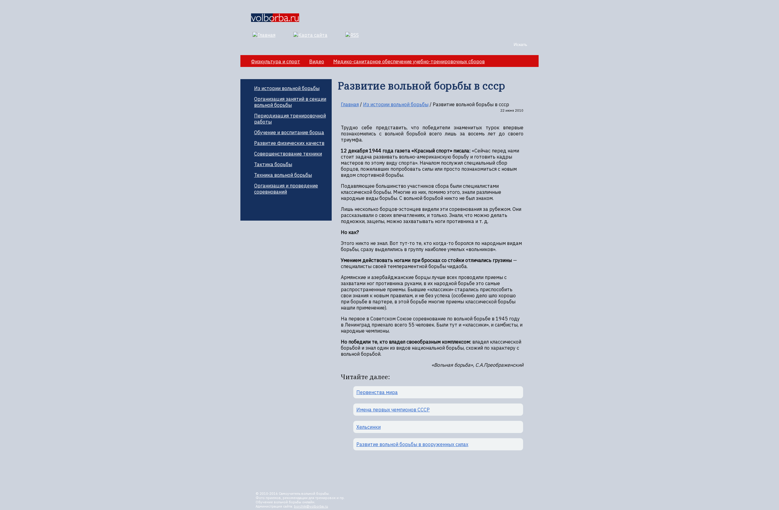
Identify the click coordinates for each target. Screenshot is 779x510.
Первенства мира (377, 392)
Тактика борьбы (273, 164)
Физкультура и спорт (275, 61)
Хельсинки (368, 427)
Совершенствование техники (288, 154)
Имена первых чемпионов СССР (393, 410)
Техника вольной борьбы (283, 175)
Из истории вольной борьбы (287, 88)
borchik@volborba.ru (311, 506)
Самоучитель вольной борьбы (304, 493)
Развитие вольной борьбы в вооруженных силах (412, 444)
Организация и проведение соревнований (286, 189)
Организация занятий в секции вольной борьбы (290, 102)
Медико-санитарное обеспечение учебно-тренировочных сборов (409, 61)
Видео (316, 61)
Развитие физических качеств (289, 143)
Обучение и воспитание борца (289, 132)
